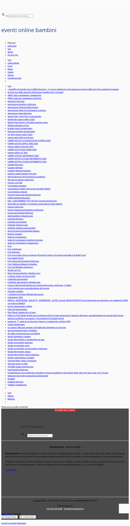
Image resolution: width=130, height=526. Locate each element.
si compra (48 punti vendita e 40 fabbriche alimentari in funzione (37, 327)
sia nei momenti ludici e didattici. (22, 330)
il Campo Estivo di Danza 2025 (21, 276)
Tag (9, 49)
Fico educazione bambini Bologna (23, 261)
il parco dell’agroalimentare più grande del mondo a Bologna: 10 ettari (39, 285)
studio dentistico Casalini (19, 336)
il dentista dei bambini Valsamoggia (24, 282)
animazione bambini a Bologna (22, 104)
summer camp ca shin (18, 364)
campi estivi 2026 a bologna (20, 137)
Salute (10, 72)
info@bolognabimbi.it (74, 509)
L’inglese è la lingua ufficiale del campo (26, 294)
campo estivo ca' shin (18, 152)
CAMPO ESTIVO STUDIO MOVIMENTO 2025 (27, 158)
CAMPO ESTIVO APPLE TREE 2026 (23, 143)
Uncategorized (14, 78)
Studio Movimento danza (19, 351)
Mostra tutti (13, 55)
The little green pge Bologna (20, 367)
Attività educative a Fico (18, 125)
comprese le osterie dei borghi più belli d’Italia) (29, 189)
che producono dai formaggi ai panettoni (26, 177)
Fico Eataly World (15, 258)
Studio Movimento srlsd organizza (23, 354)
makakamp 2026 (15, 297)
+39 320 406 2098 (54, 509)
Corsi (10, 66)
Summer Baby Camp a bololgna (22, 361)
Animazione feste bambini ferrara (23, 107)
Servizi (11, 75)
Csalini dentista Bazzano (19, 198)
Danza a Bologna (15, 207)
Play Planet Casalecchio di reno (22, 312)
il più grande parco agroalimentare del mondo (28, 288)
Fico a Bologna (14, 249)
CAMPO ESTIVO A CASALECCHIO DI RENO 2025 (29, 140)
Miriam (11, 396)
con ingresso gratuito (17, 192)
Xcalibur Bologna (15, 382)
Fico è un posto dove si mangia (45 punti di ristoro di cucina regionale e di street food (47, 255)
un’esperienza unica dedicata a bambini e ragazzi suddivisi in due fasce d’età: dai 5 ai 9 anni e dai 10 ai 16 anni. (58, 373)
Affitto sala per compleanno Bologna (25, 98)
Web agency (7, 514)
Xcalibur (11, 379)
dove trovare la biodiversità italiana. (24, 231)
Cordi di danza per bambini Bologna (24, 195)
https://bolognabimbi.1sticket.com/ (24, 273)
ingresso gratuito (15, 291)
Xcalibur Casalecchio (17, 385)
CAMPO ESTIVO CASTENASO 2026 (23, 155)
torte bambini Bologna (18, 370)
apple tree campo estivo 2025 (21, 119)
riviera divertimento (16, 324)
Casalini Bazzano (15, 164)
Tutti (9, 60)
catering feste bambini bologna (22, 174)
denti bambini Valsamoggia (20, 216)
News (10, 69)
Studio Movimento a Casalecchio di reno (26, 339)
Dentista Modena (15, 219)
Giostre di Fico (14, 270)
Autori (10, 52)
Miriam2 (11, 399)
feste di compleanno (17, 237)
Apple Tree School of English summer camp (28, 122)
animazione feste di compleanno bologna (27, 110)
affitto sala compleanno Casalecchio (24, 95)
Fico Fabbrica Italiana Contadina (22, 264)
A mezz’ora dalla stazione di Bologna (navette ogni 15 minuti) (36, 92)
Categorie (12, 46)
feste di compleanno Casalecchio (23, 243)
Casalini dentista (15, 167)
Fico (10, 246)
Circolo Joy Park (15, 183)
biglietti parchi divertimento (20, 128)
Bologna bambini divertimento (21, 131)
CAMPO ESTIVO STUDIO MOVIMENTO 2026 (27, 161)
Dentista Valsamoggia (18, 225)
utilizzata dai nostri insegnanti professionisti (28, 376)
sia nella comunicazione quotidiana (24, 333)
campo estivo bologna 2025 (20, 146)
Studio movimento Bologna (20, 342)
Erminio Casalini (15, 234)
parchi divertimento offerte (20, 306)
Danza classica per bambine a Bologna (25, 210)
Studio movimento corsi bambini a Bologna (27, 348)
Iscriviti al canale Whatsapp (13, 523)
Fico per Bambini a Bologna (20, 267)
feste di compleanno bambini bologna (25, 240)
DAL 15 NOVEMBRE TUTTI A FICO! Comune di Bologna (32, 201)
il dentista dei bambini (18, 279)
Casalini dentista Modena (19, 171)
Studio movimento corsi (18, 345)
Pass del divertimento (17, 309)
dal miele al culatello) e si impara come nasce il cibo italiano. (35, 204)
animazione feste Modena (20, 113)
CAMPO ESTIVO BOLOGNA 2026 (22, 149)
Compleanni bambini (17, 186)
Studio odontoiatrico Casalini (21, 357)
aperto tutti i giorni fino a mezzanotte (24, 116)
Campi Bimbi (13, 63)
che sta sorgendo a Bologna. (21, 180)
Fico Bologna (14, 252)
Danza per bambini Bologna (20, 213)
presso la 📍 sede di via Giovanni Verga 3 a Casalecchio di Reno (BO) (39, 321)
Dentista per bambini (17, 222)
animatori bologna (16, 101)
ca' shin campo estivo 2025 (20, 134)
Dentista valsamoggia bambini (22, 228)
